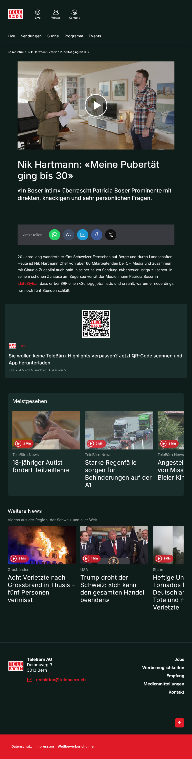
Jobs (179, 659)
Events (95, 36)
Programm (73, 36)
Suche (53, 36)
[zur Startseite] (15, 14)
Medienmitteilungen (164, 683)
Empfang (175, 675)
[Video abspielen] (96, 105)
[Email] (82, 234)
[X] (110, 234)
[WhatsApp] (54, 234)
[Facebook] (96, 234)
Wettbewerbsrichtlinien (77, 746)
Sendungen (31, 36)
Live (11, 36)
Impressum (45, 746)
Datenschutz (21, 746)
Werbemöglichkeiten (163, 667)
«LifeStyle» (27, 283)
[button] (68, 234)
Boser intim (16, 52)
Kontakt (176, 692)
